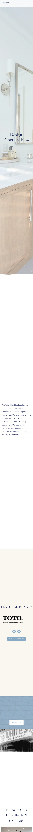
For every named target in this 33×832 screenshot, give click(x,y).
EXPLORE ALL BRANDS (16, 639)
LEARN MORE (16, 723)
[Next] (19, 631)
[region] (16, 623)
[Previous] (14, 631)
